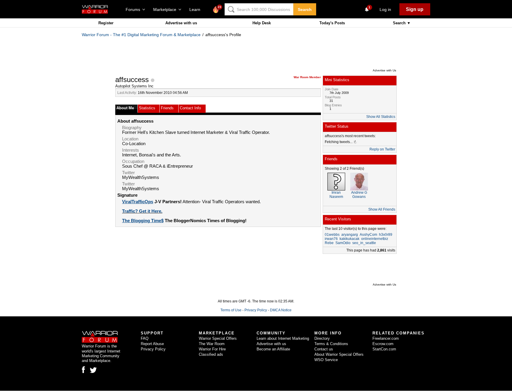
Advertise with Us (384, 70)
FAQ (144, 338)
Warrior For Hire (212, 349)
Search (305, 9)
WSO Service (326, 360)
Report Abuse (152, 344)
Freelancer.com (385, 338)
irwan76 (331, 239)
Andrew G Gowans (359, 194)
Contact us (323, 349)
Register (105, 23)
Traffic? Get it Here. (142, 211)
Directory (322, 338)
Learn (196, 9)
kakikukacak (349, 239)
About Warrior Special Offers (339, 354)
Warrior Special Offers (218, 338)
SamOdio (343, 243)
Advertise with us (181, 23)
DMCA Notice (281, 310)
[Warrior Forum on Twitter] (93, 370)
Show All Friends (381, 209)
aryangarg (349, 235)
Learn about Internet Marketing (283, 338)
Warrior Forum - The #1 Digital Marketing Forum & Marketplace (141, 34)
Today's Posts (332, 23)
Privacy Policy (255, 310)
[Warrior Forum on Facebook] (83, 369)
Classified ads (211, 354)
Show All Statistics (380, 117)
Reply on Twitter (382, 149)
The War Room (212, 344)
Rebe (329, 243)
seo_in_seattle (364, 243)
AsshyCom (368, 235)
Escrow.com (382, 344)
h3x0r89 (385, 235)
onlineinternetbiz (374, 239)
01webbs (332, 235)
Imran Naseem (336, 194)
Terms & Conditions (331, 344)
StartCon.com (384, 349)
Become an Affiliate (273, 349)
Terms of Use (230, 310)
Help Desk (261, 23)
